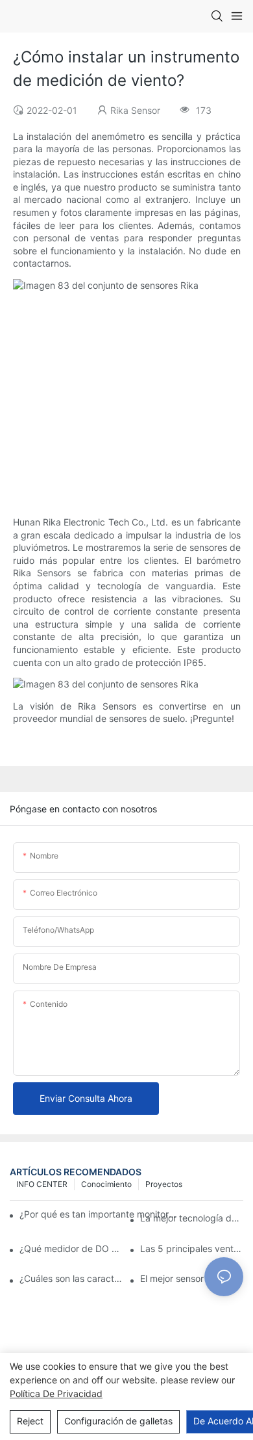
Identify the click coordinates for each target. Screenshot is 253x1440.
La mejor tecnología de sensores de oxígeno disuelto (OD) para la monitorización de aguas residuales (191, 1217)
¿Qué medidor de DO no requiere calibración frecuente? (71, 1248)
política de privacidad (56, 1393)
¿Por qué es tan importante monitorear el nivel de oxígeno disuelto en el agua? (99, 1214)
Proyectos (163, 1184)
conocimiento (106, 1184)
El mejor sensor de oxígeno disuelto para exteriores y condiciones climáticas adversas (191, 1278)
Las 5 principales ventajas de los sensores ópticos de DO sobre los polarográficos (191, 1248)
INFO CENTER (41, 1184)
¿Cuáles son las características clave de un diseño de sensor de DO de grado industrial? (71, 1278)
